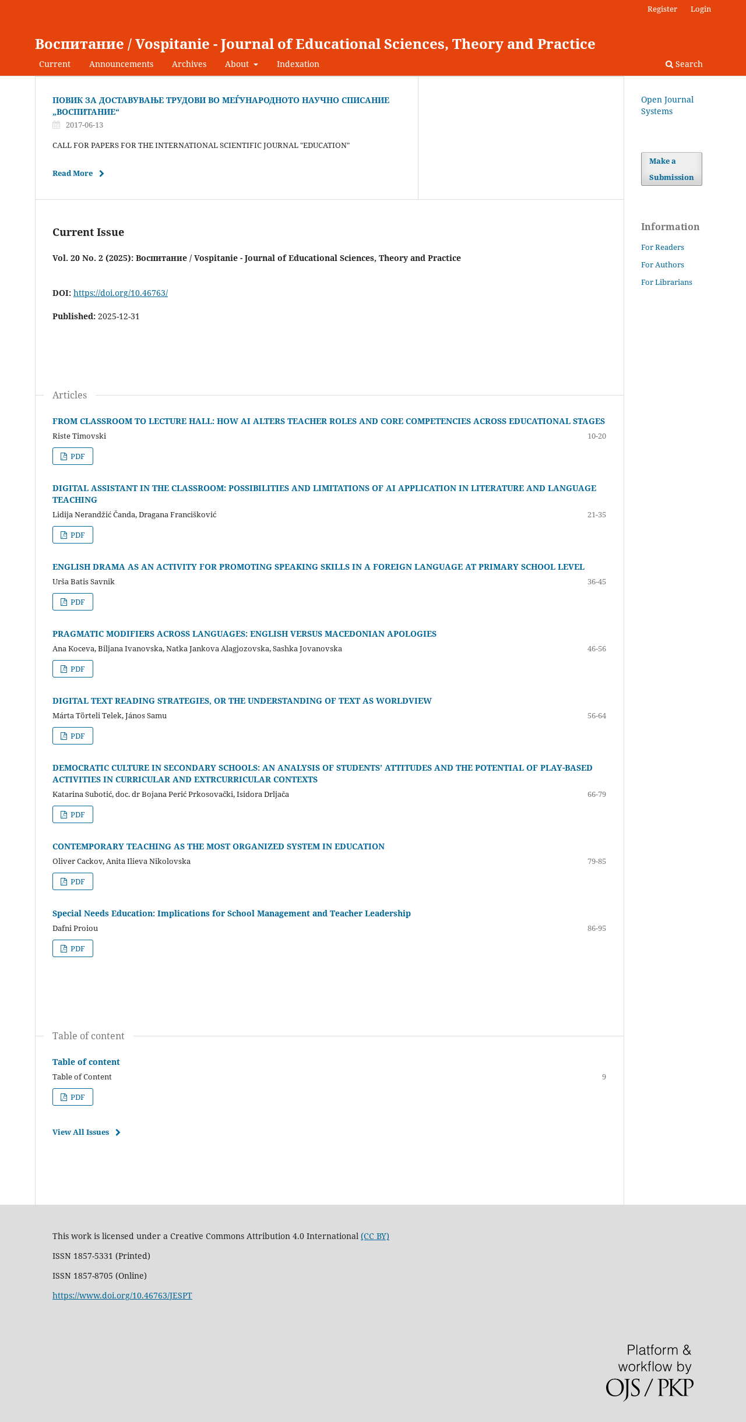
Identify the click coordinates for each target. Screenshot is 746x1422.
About (238, 63)
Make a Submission (671, 169)
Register (662, 8)
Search (688, 63)
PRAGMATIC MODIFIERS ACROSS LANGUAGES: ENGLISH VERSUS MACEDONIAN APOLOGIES (244, 633)
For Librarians (666, 282)
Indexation (298, 63)
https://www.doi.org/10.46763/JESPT (122, 1295)
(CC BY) (375, 1235)
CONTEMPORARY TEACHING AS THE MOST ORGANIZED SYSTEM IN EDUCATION (218, 846)
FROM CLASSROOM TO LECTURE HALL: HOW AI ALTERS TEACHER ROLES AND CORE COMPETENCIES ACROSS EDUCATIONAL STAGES (328, 420)
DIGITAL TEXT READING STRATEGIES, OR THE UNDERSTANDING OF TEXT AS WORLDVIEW (242, 700)
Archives (189, 63)
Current (55, 63)
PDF (77, 456)
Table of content (86, 1061)
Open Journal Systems (667, 105)
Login (701, 8)
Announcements (121, 63)
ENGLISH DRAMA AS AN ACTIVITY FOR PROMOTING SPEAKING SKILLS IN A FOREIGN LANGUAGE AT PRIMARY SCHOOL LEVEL (318, 566)
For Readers (662, 247)
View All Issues (80, 1132)
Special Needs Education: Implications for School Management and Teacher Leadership (231, 913)
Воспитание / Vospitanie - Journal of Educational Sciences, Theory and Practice (315, 43)
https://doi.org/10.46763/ (120, 292)
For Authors (662, 264)
